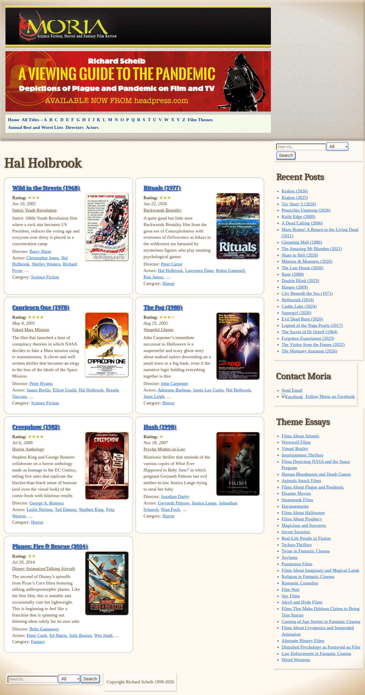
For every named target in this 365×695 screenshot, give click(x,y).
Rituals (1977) (162, 187)
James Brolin (38, 389)
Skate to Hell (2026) (300, 255)
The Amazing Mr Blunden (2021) (312, 248)
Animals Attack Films (301, 480)
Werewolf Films (296, 442)
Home (13, 119)
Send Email (292, 390)
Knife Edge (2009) (298, 216)
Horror (168, 283)
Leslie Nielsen (39, 509)
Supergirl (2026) (296, 312)
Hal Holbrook (170, 270)
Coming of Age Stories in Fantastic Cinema (321, 621)
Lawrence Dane (199, 270)
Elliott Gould (64, 389)
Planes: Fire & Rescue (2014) (50, 546)
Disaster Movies (296, 493)
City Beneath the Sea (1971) (307, 293)
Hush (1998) (160, 426)
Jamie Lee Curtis (208, 389)
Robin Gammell (230, 270)
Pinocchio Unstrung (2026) (306, 210)
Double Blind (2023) (300, 280)
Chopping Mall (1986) (302, 242)
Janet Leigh (154, 396)
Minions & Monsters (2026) (307, 261)
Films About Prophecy (302, 518)
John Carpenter (174, 383)
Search (286, 155)
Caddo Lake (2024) (299, 306)
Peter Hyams (41, 383)
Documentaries (295, 506)
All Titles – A (34, 119)
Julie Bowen (80, 635)
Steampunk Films (297, 499)
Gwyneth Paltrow (173, 503)
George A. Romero (47, 503)
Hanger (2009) (295, 287)
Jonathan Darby (175, 496)
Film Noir (290, 589)
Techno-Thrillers (297, 544)
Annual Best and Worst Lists (35, 127)
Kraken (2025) (295, 197)
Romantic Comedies (300, 582)
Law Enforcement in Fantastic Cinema (316, 653)
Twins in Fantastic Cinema (306, 550)
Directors (74, 127)
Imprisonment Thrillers (302, 455)
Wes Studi (103, 635)
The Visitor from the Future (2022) (313, 344)
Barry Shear (40, 251)
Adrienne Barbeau (174, 389)
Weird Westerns (296, 659)
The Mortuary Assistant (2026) (309, 350)
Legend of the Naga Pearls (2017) (312, 325)
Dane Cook (37, 635)
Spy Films (291, 595)
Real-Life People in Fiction (306, 538)
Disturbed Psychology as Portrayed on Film (321, 647)
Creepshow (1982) (36, 426)
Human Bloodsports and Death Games (316, 474)
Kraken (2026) (295, 191)
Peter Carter (171, 264)
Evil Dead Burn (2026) (302, 318)
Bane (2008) (293, 274)
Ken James (153, 276)
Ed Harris (58, 635)
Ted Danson (65, 509)
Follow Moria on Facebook (329, 396)
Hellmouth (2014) (298, 299)
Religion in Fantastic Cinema (308, 576)
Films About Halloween (303, 512)
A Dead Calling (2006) (302, 223)
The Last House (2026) (302, 267)
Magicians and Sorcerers (304, 525)
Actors (92, 127)
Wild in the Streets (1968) (46, 187)
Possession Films (297, 563)
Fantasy (38, 641)
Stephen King (91, 509)
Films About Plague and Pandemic (313, 487)
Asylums (289, 557)
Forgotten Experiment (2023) (308, 338)
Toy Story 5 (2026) (299, 203)
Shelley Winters (46, 264)
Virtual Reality (295, 448)
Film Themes (200, 119)
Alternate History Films (303, 640)
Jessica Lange (204, 503)
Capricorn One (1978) (40, 307)
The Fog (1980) (163, 307)
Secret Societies (296, 531)
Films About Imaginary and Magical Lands (320, 570)
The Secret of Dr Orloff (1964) (309, 331)
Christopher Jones (43, 257)
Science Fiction (45, 276)
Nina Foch (170, 509)
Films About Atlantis (300, 435)
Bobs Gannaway (44, 628)
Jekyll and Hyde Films (302, 602)
